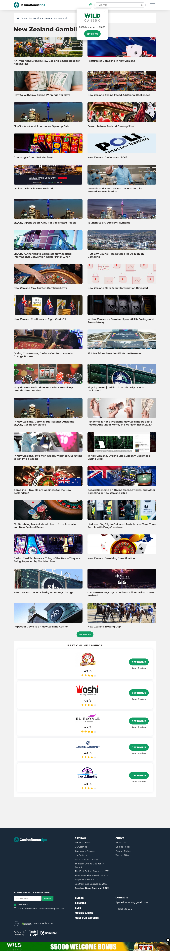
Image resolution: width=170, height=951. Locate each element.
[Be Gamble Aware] (20, 933)
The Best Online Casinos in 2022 (92, 871)
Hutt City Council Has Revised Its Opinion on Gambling (115, 255)
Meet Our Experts (87, 918)
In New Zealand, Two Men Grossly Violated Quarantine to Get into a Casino (48, 457)
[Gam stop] (33, 933)
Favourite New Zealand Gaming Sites (110, 126)
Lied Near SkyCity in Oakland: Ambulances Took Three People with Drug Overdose (121, 526)
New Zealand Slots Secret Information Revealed (117, 288)
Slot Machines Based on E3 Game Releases (114, 353)
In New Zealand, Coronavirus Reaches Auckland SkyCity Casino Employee (44, 423)
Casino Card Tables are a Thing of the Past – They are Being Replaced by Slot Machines (47, 560)
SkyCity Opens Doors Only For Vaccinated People (45, 222)
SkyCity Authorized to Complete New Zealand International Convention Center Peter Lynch (43, 255)
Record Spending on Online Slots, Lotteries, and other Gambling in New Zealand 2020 (121, 491)
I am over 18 (23, 905)
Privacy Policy (123, 851)
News (47, 18)
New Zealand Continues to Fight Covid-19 (40, 319)
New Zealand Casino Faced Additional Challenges (118, 95)
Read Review (138, 668)
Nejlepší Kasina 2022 (86, 879)
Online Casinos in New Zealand (33, 188)
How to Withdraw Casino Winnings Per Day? (42, 95)
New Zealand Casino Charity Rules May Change (43, 592)
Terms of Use (122, 855)
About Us (121, 842)
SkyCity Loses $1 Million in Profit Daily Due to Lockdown (115, 389)
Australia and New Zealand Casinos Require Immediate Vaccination (114, 190)
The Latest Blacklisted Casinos (91, 875)
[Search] (141, 4)
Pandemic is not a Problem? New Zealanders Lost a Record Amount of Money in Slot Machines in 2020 (120, 423)
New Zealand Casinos (86, 859)
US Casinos (81, 846)
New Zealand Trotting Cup (104, 626)
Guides (79, 898)
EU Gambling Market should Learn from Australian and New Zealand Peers (45, 526)
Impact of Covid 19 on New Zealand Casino (41, 626)
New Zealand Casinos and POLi (107, 157)
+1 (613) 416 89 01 (124, 908)
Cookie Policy (123, 846)
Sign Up (47, 898)
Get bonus (92, 34)
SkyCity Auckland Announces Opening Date (41, 126)
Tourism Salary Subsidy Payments (108, 222)
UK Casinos (81, 855)
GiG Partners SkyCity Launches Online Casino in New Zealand (121, 594)
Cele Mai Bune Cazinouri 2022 (92, 888)
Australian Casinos (85, 851)
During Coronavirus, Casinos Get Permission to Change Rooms (43, 355)
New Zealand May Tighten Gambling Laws (40, 288)
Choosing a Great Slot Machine (33, 157)
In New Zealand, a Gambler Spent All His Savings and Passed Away (120, 321)
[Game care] (48, 933)
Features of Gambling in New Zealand (111, 60)
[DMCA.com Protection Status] (26, 923)
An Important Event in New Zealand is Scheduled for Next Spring (47, 62)
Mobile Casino (84, 913)
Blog (78, 908)
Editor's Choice (83, 842)
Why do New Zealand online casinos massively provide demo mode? (43, 389)
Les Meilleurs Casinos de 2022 (91, 884)
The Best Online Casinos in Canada (89, 865)
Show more (85, 634)
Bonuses (80, 903)
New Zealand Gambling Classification (111, 558)
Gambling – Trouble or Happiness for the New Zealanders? (42, 491)
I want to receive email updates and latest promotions (41, 909)
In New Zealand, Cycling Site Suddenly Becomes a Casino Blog (119, 457)
